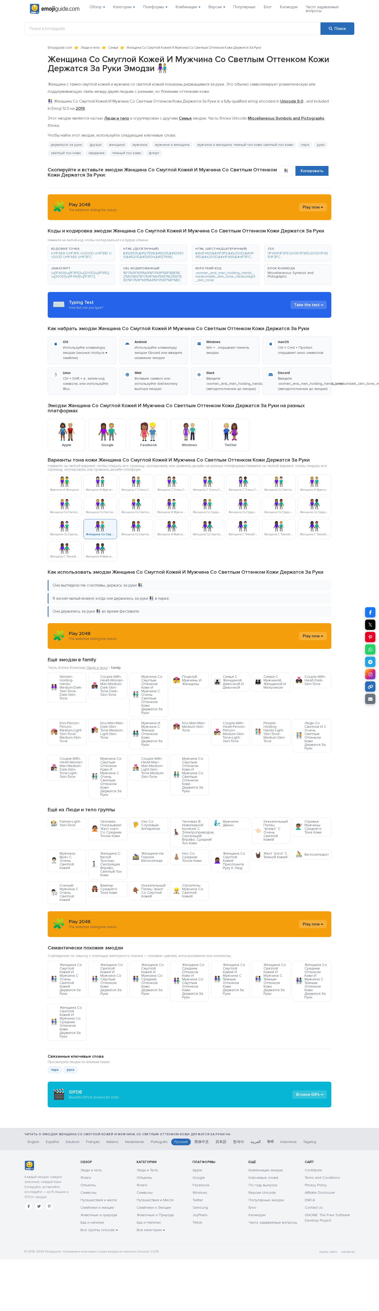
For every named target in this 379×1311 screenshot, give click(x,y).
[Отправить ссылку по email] (370, 699)
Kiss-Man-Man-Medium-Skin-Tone (189, 726)
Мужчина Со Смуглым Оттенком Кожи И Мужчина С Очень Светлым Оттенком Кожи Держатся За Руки (147, 694)
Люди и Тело (147, 1170)
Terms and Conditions (322, 1177)
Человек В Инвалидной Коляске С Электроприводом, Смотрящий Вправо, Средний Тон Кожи (191, 832)
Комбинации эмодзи (266, 1170)
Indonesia (288, 1142)
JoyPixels (200, 1215)
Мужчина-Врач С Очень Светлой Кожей (63, 860)
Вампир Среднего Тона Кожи (104, 889)
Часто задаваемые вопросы (322, 9)
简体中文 (201, 1142)
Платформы (155, 7)
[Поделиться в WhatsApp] (370, 649)
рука (70, 1070)
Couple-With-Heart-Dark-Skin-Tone (310, 680)
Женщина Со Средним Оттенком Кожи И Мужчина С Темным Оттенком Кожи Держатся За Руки (311, 981)
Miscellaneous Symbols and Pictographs (291, 275)
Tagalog (309, 1142)
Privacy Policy (316, 1185)
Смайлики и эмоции (97, 1207)
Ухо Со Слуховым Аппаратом (146, 825)
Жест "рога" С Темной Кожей (270, 855)
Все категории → (151, 1230)
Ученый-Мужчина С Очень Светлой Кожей (64, 892)
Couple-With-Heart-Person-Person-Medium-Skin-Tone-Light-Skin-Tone (229, 732)
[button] (81, 253)
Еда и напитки (92, 1222)
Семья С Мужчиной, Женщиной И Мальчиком (270, 682)
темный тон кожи (126, 153)
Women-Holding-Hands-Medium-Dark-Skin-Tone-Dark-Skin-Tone (66, 687)
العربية (256, 1142)
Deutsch (72, 1142)
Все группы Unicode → (99, 1230)
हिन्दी (270, 1142)
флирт (154, 153)
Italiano (112, 1142)
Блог (268, 7)
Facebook (201, 1185)
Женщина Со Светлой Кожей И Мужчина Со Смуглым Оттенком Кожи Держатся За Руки (107, 979)
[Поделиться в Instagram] (370, 674)
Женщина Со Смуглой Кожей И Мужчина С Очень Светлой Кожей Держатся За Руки (66, 979)
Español (52, 1142)
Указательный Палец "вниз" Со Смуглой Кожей (149, 890)
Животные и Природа (155, 1215)
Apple (197, 1170)
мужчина (140, 145)
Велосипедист (312, 854)
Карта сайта (328, 1252)
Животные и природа (98, 1215)
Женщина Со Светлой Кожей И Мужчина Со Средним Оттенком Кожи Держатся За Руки (66, 1022)
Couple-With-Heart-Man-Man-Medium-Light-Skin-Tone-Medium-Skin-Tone (148, 767)
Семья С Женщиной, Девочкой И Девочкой (229, 682)
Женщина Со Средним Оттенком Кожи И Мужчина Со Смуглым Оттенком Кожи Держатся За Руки (188, 981)
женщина (117, 145)
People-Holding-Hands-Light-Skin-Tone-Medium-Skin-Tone (269, 732)
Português (159, 1142)
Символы (88, 1192)
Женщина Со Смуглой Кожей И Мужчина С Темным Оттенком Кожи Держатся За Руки (229, 979)
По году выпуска (263, 1185)
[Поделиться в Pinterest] (370, 637)
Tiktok (197, 1222)
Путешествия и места (98, 1200)
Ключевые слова (263, 1177)
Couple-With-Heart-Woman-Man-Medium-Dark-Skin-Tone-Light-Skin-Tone (67, 767)
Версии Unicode (262, 1192)
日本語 (221, 1142)
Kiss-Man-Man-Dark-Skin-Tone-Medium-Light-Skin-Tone (107, 730)
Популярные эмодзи (266, 1200)
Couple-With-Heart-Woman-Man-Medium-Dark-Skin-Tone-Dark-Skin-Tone (107, 685)
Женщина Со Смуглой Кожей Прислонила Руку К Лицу (229, 860)
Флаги (85, 1177)
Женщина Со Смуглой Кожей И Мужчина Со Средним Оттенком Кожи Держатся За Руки (148, 979)
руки (321, 145)
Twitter (198, 1200)
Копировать (312, 171)
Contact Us (314, 1207)
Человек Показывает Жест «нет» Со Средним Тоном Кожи (106, 828)
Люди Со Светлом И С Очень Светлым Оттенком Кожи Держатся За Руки (310, 735)
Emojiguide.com (60, 48)
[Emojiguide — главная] (29, 1165)
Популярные (244, 7)
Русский (181, 1142)
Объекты (88, 1185)
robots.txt (348, 1252)
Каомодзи (289, 7)
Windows (200, 1192)
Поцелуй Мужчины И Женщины (187, 680)
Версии (217, 7)
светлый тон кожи (66, 153)
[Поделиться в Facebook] (370, 612)
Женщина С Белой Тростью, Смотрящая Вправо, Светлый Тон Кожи (106, 864)
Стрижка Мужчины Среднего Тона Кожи (308, 826)
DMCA (310, 1200)
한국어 (238, 1142)
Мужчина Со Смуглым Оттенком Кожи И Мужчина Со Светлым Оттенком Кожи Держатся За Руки (188, 774)
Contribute (313, 1170)
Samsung (200, 1207)
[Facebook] (28, 1206)
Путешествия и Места (155, 1200)
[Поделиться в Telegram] (370, 662)
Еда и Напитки (149, 1222)
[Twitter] (39, 1206)
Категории (124, 7)
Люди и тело (90, 48)
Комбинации (188, 7)
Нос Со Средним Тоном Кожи (187, 857)
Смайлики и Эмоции (154, 1207)
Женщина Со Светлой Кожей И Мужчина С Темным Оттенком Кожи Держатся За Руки (270, 979)
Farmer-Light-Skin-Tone (66, 823)
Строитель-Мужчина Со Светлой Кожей (188, 890)
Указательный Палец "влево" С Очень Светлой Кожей (271, 830)
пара (305, 145)
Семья (113, 48)
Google (199, 1177)
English (33, 1142)
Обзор (97, 7)
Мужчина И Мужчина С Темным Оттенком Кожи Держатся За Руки (147, 734)
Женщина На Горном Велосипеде (147, 857)
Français (93, 1142)
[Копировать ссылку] (370, 686)
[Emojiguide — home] (55, 9)
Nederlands (134, 1142)
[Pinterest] (49, 1206)
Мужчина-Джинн (226, 823)
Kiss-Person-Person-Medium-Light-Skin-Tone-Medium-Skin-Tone (66, 732)
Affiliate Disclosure (320, 1192)
